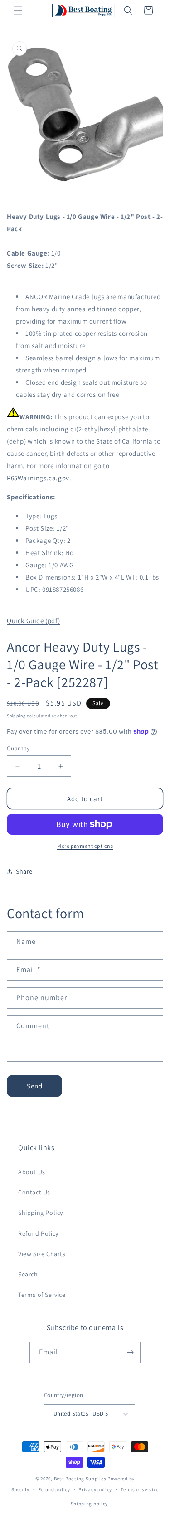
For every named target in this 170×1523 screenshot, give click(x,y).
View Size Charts (42, 1254)
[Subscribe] (130, 1352)
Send (35, 1086)
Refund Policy (38, 1233)
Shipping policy (89, 1503)
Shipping (16, 716)
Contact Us (34, 1192)
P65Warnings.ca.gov (38, 478)
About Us (31, 1172)
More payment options (85, 845)
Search (28, 1274)
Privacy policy (95, 1489)
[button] (18, 10)
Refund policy (54, 1489)
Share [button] (24, 871)
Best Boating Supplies (80, 1478)
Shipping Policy (40, 1213)
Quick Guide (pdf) (33, 620)
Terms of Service (42, 1295)
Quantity (18, 748)
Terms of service (140, 1489)
